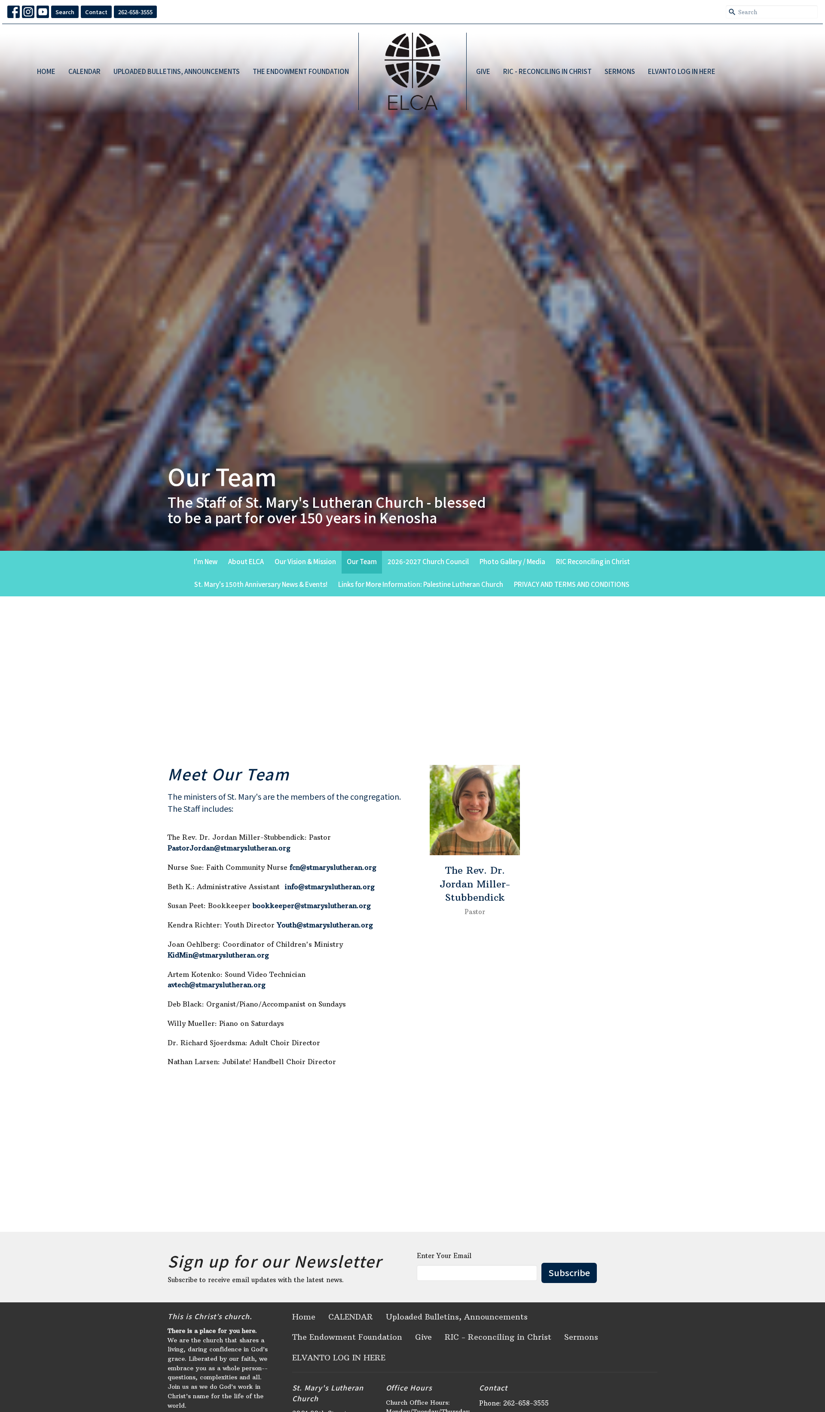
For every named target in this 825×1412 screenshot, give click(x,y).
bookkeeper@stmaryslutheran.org (312, 905)
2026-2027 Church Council (428, 561)
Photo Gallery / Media (512, 561)
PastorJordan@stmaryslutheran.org (229, 848)
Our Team (362, 561)
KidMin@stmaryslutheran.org (218, 955)
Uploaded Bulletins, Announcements (176, 71)
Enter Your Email (444, 1256)
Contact (96, 12)
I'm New (205, 561)
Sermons (620, 71)
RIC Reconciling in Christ (593, 561)
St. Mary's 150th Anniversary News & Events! (260, 584)
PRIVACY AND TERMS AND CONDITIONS (571, 584)
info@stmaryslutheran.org (330, 886)
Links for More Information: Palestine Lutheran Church (420, 584)
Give (483, 71)
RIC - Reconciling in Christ (547, 71)
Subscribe (569, 1272)
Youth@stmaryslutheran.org (325, 925)
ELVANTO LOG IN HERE (681, 71)
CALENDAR (84, 71)
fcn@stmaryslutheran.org (333, 867)
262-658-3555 (135, 12)
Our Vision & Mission (305, 561)
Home (46, 71)
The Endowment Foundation (301, 71)
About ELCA (246, 561)
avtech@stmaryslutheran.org (217, 984)
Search (64, 12)
